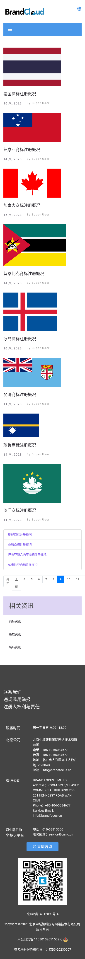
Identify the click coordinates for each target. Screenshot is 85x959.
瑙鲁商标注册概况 (19, 445)
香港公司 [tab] (13, 780)
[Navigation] (10, 29)
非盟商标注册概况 (20, 544)
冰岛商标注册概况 (19, 338)
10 (68, 579)
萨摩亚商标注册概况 (21, 149)
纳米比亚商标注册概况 (23, 565)
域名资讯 (15, 647)
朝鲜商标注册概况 (20, 534)
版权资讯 (15, 634)
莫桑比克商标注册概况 (23, 273)
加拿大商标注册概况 (21, 205)
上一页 (16, 583)
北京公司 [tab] (13, 740)
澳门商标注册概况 (19, 510)
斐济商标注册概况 (19, 394)
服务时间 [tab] (13, 728)
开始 (7, 581)
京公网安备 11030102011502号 (40, 939)
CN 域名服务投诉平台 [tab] (15, 833)
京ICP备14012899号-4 (42, 914)
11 (77, 579)
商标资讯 (15, 621)
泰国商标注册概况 (19, 94)
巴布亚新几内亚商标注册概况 (27, 554)
